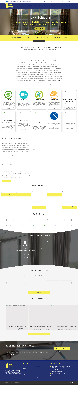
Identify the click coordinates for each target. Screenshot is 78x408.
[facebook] (66, 382)
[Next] (71, 220)
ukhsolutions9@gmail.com (57, 371)
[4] (52, 191)
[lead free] (10, 225)
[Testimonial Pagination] (22, 257)
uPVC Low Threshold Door (56, 84)
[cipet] (66, 225)
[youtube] (70, 382)
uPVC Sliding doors (37, 84)
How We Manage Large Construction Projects (44, 326)
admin (19, 329)
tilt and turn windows (24, 84)
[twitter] (68, 382)
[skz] (21, 225)
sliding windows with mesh (48, 82)
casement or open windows (29, 82)
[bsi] (55, 225)
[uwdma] (33, 225)
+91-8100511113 (55, 369)
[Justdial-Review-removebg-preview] (8, 0)
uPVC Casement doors (45, 84)
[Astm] (44, 225)
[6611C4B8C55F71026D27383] (9, 3)
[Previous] (6, 220)
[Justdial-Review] (53, 375)
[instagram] (72, 382)
